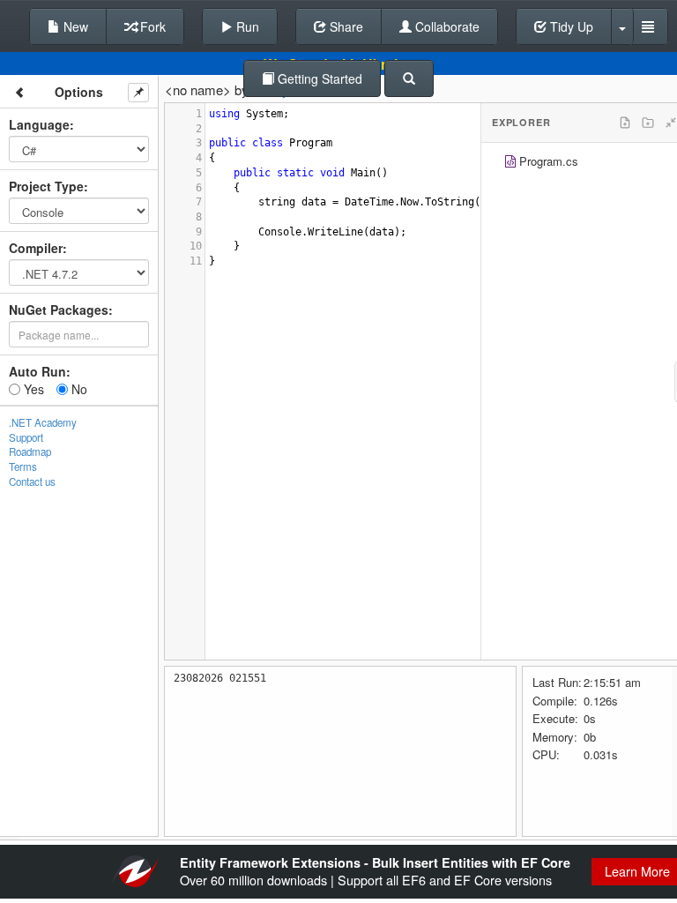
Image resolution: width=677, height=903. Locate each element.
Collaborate (446, 26)
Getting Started (318, 78)
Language (39, 124)
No (77, 389)
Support (26, 437)
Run (246, 26)
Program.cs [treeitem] (548, 161)
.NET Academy (43, 422)
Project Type (46, 186)
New (74, 26)
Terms (23, 466)
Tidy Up (570, 26)
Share (344, 26)
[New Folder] (647, 122)
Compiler (36, 248)
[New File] (625, 122)
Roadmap (30, 451)
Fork (151, 26)
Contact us (32, 481)
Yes (32, 389)
